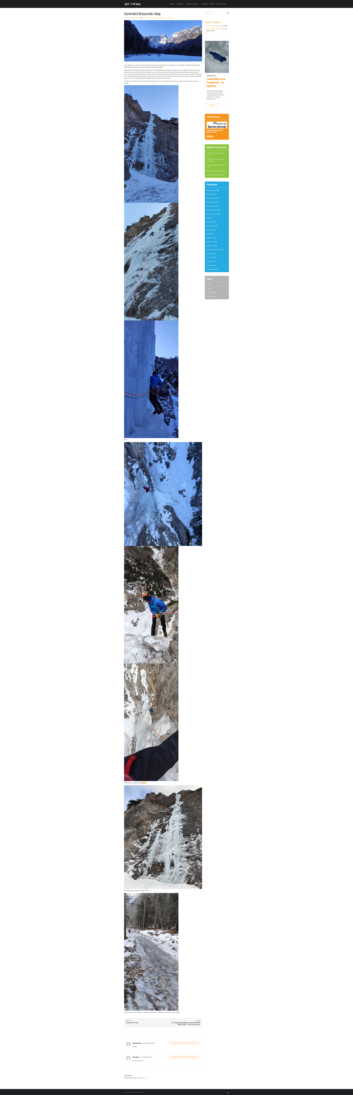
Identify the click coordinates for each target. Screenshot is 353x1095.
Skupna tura (210, 245)
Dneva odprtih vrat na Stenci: (214, 29)
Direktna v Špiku (219, 175)
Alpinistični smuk (211, 190)
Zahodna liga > (222, 4)
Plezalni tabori (211, 222)
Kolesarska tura (211, 206)
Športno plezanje (193, 4)
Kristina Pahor (136, 1043)
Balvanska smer (211, 202)
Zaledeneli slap (161, 18)
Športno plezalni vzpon (213, 249)
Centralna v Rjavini (220, 171)
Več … (207, 33)
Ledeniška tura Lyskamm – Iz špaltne (216, 82)
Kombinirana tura (212, 210)
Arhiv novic (210, 194)
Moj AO (212, 4)
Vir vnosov (209, 288)
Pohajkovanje (210, 226)
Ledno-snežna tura (148, 18)
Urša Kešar (137, 18)
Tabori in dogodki (213, 22)
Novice (208, 218)
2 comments (170, 18)
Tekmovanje (210, 253)
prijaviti (145, 1078)
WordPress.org (211, 296)
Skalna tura (210, 241)
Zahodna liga (213, 116)
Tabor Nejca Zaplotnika (212, 26)
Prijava (208, 284)
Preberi (213, 105)
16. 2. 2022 (127, 18)
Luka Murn (135, 1057)
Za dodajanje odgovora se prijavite (184, 1043)
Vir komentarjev (211, 292)
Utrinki (155, 18)
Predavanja (210, 230)
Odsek (172, 4)
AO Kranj (132, 4)
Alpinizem (180, 4)
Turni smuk (210, 257)
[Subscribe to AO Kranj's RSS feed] (228, 1092)
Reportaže (204, 4)
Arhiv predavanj (211, 198)
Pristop (209, 234)
